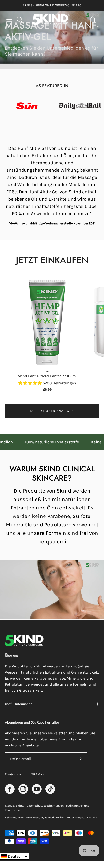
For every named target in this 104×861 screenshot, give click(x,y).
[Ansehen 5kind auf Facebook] (10, 789)
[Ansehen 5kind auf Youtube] (37, 789)
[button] (14, 856)
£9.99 (47, 389)
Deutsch (11, 774)
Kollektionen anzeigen (52, 411)
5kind (19, 805)
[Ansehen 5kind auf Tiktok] (50, 789)
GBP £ (35, 774)
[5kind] (51, 19)
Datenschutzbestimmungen (45, 805)
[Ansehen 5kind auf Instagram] (23, 789)
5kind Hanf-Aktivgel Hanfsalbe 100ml (47, 376)
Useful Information (18, 704)
